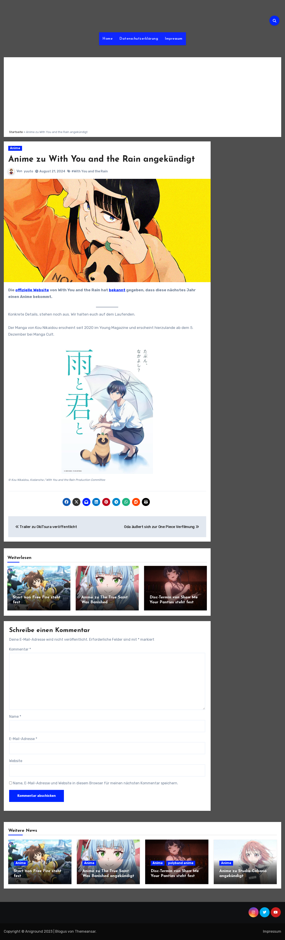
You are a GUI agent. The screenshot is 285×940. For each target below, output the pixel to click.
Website (15, 761)
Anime (15, 148)
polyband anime (180, 863)
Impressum (174, 39)
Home (107, 39)
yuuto (28, 171)
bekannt (117, 290)
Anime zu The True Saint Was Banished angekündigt (104, 602)
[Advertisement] (143, 93)
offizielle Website (32, 290)
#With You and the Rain (89, 171)
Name (15, 716)
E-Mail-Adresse (23, 739)
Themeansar (85, 931)
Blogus (61, 931)
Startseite (16, 132)
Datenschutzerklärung (138, 39)
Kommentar (20, 649)
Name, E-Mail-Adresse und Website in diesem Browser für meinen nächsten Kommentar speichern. (95, 783)
